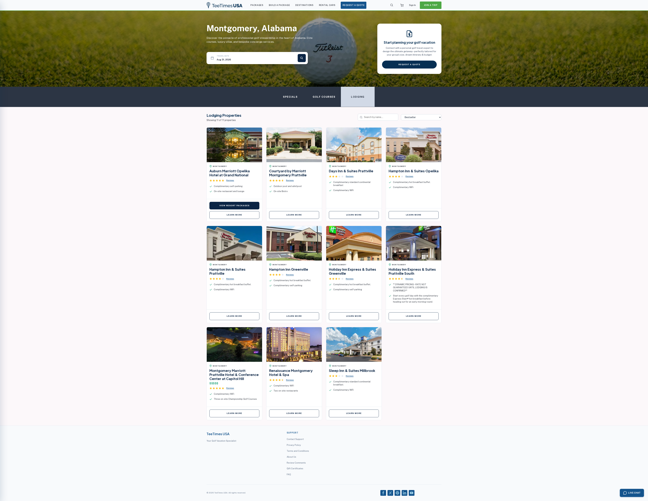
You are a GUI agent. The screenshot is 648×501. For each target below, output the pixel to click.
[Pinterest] (397, 493)
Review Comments (296, 463)
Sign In (412, 5)
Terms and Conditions (298, 451)
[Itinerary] (402, 5)
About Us (291, 457)
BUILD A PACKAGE (279, 5)
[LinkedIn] (404, 493)
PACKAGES (256, 5)
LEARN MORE (234, 215)
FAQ (289, 474)
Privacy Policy (294, 445)
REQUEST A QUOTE (354, 5)
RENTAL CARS (327, 5)
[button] (221, 180)
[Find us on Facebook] (383, 493)
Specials (290, 96)
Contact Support (295, 439)
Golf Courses (324, 96)
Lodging (357, 96)
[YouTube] (411, 493)
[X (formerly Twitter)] (390, 493)
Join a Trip (431, 5)
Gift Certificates (295, 468)
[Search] (392, 5)
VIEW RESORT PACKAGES (234, 205)
